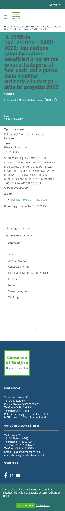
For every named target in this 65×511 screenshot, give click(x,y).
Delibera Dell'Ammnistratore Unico (24, 100)
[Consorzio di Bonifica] (16, 16)
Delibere (50, 100)
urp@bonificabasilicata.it (26, 452)
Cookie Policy (43, 505)
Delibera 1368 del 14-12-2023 (29, 199)
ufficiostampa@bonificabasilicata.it (24, 455)
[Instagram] (12, 475)
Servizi (53, 5)
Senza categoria (17, 291)
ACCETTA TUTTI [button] (25, 505)
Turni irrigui (14, 297)
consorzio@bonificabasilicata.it (29, 417)
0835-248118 (23, 411)
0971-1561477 (24, 445)
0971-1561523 (24, 448)
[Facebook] (6, 475)
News (11, 285)
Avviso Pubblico (17, 260)
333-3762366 (23, 442)
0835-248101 (23, 407)
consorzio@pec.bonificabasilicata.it (29, 414)
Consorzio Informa (18, 266)
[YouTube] (18, 475)
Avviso (12, 254)
